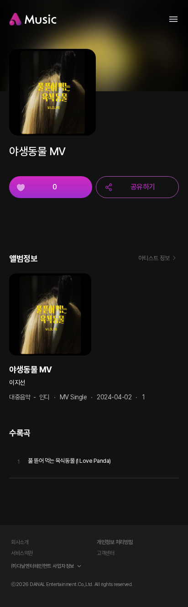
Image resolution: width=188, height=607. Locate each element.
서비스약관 (22, 553)
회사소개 (19, 542)
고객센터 (105, 553)
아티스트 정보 (154, 258)
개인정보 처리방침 (115, 542)
